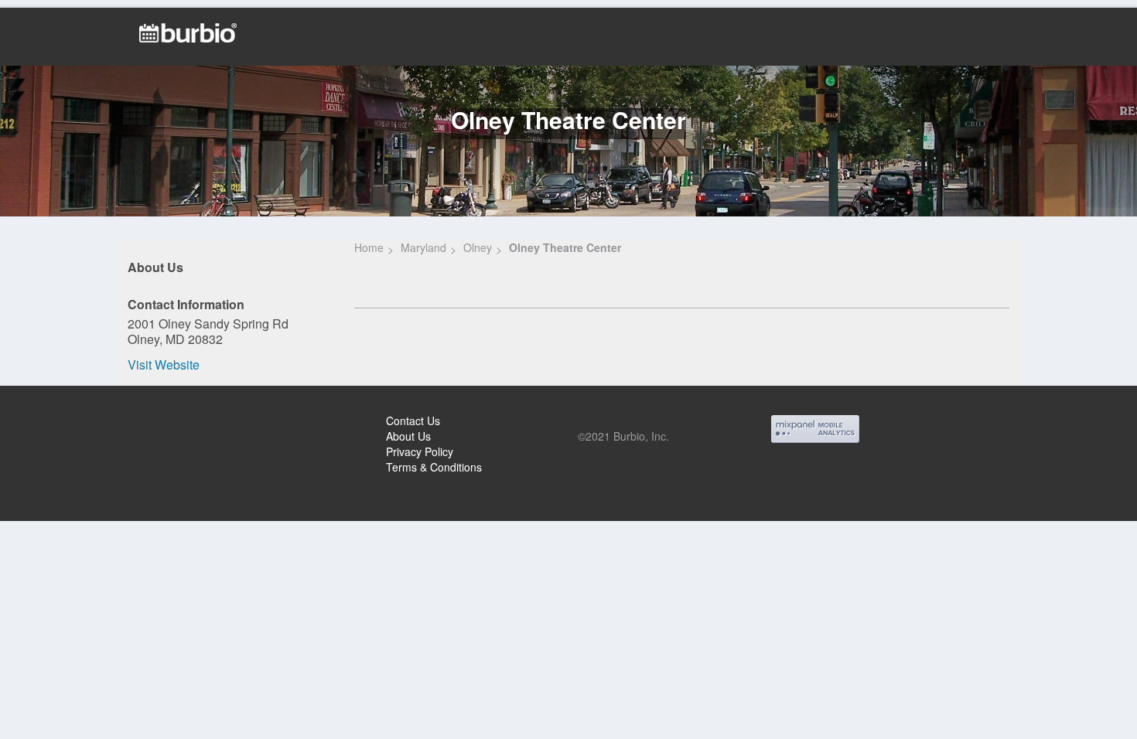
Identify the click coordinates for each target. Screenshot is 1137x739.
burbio (63, 423)
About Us (408, 436)
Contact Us (413, 420)
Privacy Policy (419, 451)
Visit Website (164, 364)
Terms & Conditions (434, 467)
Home (369, 247)
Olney (477, 247)
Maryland (423, 247)
